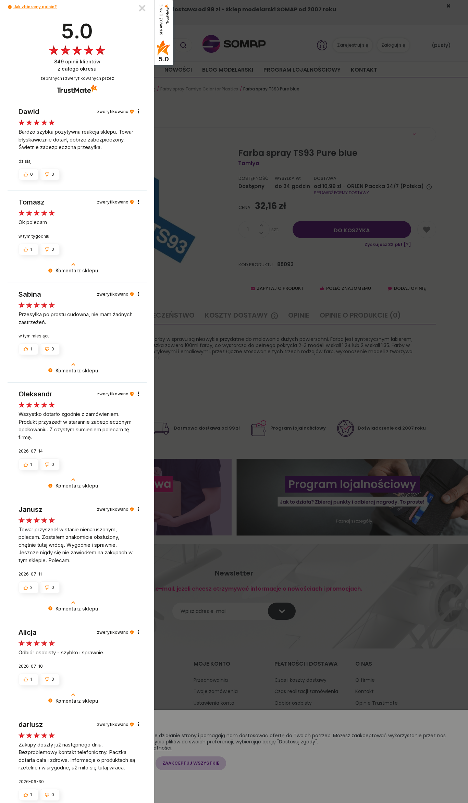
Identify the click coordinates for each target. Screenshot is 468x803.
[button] (10, 7)
